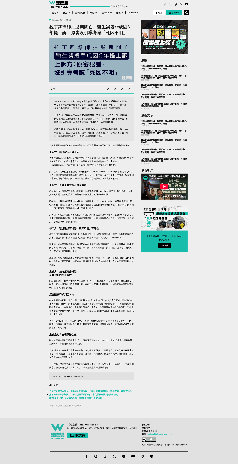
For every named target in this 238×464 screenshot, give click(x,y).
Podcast (132, 13)
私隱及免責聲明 (149, 431)
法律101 (105, 13)
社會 (64, 406)
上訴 (51, 406)
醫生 (73, 406)
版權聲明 (146, 428)
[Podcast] (142, 456)
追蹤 (54, 13)
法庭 (65, 13)
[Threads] (175, 4)
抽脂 (60, 406)
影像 (118, 13)
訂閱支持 (164, 245)
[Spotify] (152, 456)
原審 (55, 406)
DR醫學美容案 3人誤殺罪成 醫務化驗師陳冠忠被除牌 (75, 398)
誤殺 (69, 406)
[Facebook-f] (165, 4)
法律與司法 (80, 13)
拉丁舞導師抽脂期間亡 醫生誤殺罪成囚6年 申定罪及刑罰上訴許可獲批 (83, 394)
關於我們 (146, 424)
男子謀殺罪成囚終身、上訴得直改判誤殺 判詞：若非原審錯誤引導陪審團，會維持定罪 (90, 391)
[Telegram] (124, 456)
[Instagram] (170, 4)
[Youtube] (186, 4)
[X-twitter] (181, 4)
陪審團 (78, 406)
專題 (92, 13)
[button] (186, 12)
